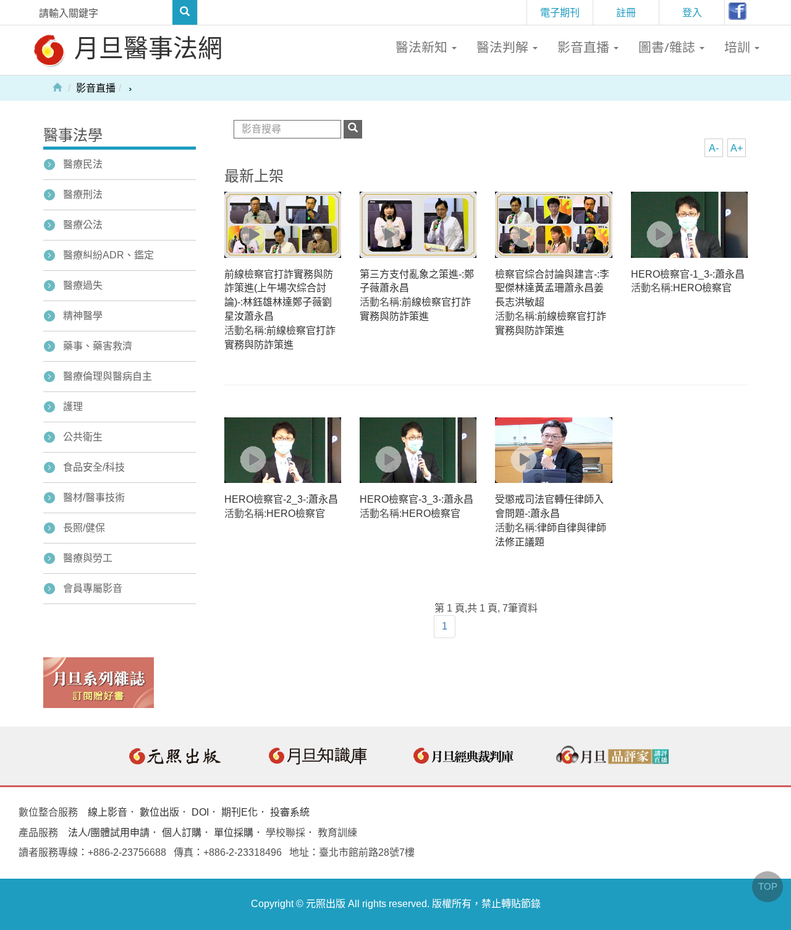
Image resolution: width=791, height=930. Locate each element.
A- (714, 148)
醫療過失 (83, 285)
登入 (692, 12)
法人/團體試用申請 (109, 832)
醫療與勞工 (87, 558)
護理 (73, 406)
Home (57, 87)
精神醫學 (83, 315)
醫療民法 (83, 164)
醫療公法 (83, 225)
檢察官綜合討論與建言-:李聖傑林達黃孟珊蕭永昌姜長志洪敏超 (552, 288)
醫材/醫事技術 (94, 497)
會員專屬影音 (92, 588)
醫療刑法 (83, 194)
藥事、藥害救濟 (97, 346)
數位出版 (159, 812)
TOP (767, 886)
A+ (736, 148)
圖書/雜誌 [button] (668, 47)
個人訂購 (181, 832)
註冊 (626, 12)
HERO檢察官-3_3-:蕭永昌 (416, 499)
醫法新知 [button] (423, 47)
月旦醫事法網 (145, 47)
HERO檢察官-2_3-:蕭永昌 (281, 499)
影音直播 (96, 88)
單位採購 (233, 832)
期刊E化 (239, 812)
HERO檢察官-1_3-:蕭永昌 (688, 274)
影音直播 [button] (584, 47)
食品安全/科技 (94, 467)
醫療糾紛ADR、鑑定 (108, 255)
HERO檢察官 (702, 288)
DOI (200, 812)
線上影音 (107, 812)
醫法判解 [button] (503, 47)
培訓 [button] (738, 47)
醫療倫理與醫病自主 (107, 376)
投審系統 (290, 812)
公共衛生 (83, 437)
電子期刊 (560, 12)
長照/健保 (84, 528)
